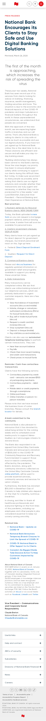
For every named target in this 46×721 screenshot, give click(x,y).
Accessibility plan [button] (24, 694)
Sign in (41, 3)
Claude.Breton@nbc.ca (16, 618)
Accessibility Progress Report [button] (14, 697)
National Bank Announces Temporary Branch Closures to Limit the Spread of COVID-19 (24, 536)
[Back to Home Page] (16, 4)
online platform (12, 474)
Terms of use (8, 694)
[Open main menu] (4, 4)
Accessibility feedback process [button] (15, 700)
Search (29, 3)
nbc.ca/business (24, 264)
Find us (35, 3)
